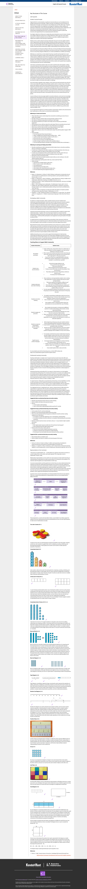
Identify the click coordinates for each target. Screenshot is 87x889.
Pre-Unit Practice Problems (20, 65)
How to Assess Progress (19, 61)
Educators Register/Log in (76, 0)
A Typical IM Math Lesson (20, 24)
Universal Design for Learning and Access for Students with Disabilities (20, 52)
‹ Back (15, 9)
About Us (61, 0)
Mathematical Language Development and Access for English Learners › (54, 855)
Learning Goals (19, 57)
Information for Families (20, 32)
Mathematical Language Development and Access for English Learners (20, 43)
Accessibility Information (46, 877)
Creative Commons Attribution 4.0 (41, 879)
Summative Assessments (18, 72)
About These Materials (18, 17)
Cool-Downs (18, 69)
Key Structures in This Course (20, 37)
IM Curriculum (54, 0)
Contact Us (67, 0)
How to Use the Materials (19, 28)
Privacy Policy (38, 877)
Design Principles (20, 20)
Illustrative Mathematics (22, 879)
